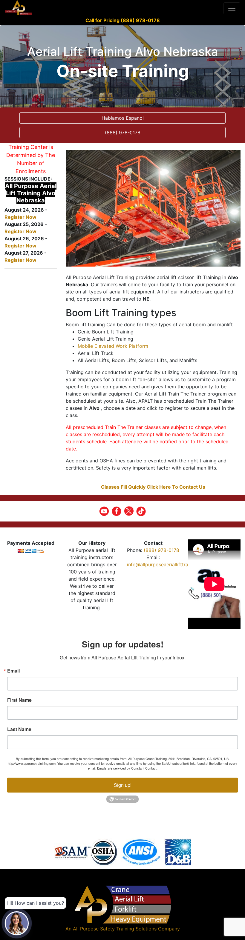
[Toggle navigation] (231, 8)
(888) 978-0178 (161, 550)
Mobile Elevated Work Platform (113, 346)
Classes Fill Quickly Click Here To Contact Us (153, 487)
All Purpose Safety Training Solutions (115, 929)
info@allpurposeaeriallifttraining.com (168, 564)
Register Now (20, 217)
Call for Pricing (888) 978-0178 (122, 20)
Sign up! (122, 784)
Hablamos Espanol (123, 118)
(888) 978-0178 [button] (122, 133)
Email (13, 670)
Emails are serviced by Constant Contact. (127, 768)
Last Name (19, 729)
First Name (19, 700)
